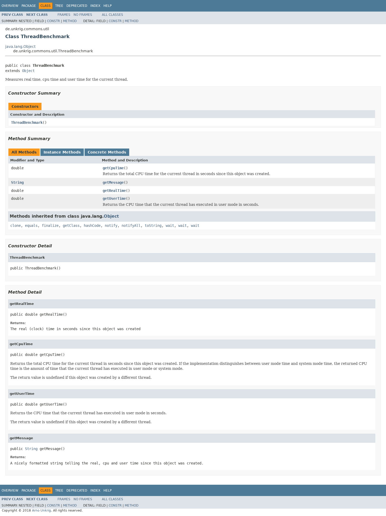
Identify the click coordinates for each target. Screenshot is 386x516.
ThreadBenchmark (27, 122)
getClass (71, 225)
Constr (53, 21)
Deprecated (76, 6)
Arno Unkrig (41, 510)
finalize (50, 225)
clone (15, 225)
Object (28, 71)
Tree (59, 6)
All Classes (112, 15)
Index (95, 6)
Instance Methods (62, 152)
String (17, 182)
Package (29, 6)
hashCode (92, 225)
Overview (10, 6)
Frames (64, 15)
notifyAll (131, 225)
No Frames (83, 15)
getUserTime (114, 198)
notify (111, 225)
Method (70, 21)
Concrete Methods (107, 152)
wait (170, 225)
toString (153, 225)
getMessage (113, 182)
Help (107, 6)
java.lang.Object (20, 46)
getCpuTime (113, 168)
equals (31, 225)
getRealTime (114, 190)
